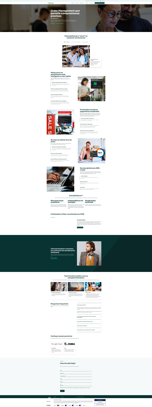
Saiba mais (95, 197)
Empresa (61, 381)
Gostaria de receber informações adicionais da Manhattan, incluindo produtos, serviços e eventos (75, 387)
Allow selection (100, 402)
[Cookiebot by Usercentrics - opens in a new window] (48, 405)
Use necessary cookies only (100, 404)
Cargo (61, 378)
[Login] (102, 0)
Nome (61, 370)
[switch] (66, 405)
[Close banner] (107, 399)
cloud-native (57, 197)
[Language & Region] (100, 0)
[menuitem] (73, 3)
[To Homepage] (49, 398)
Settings (84, 405)
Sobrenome (62, 373)
